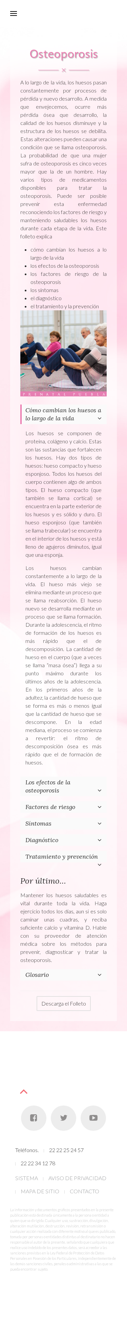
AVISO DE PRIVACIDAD (77, 1178)
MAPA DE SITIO (40, 1191)
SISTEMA (26, 1178)
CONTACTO (84, 1191)
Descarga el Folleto (63, 1003)
